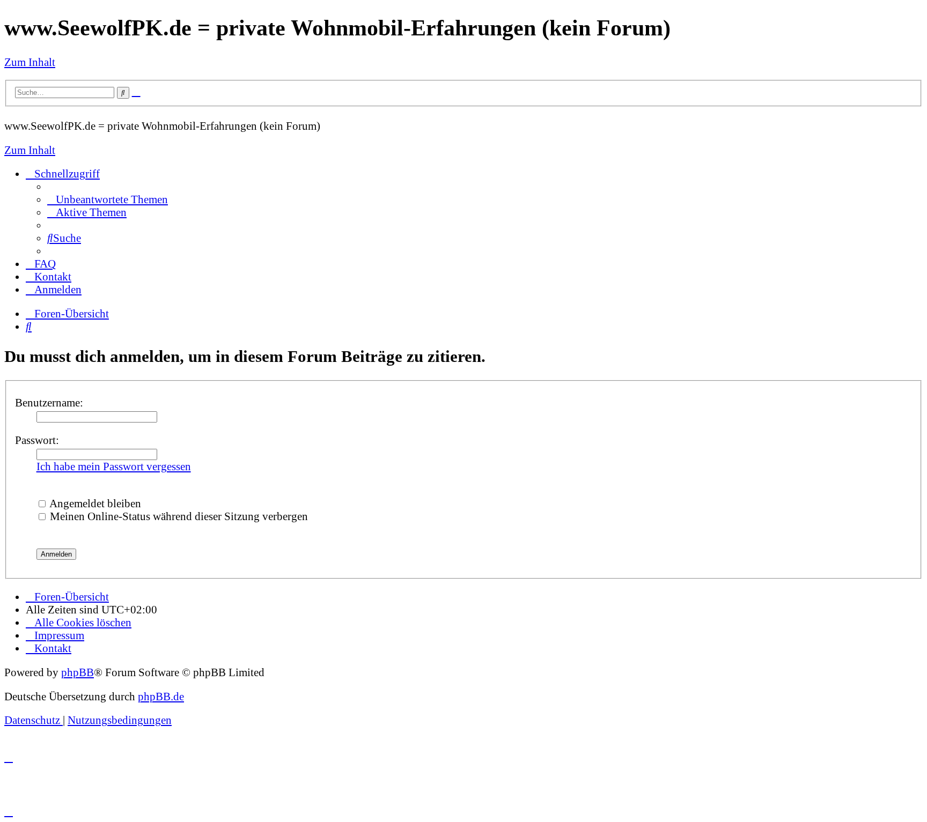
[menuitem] (107, 199)
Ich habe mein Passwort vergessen (113, 466)
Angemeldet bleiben (94, 503)
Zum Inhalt (29, 62)
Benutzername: (49, 402)
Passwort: (37, 440)
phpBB (77, 672)
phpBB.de (161, 696)
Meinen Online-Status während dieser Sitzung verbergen (177, 516)
